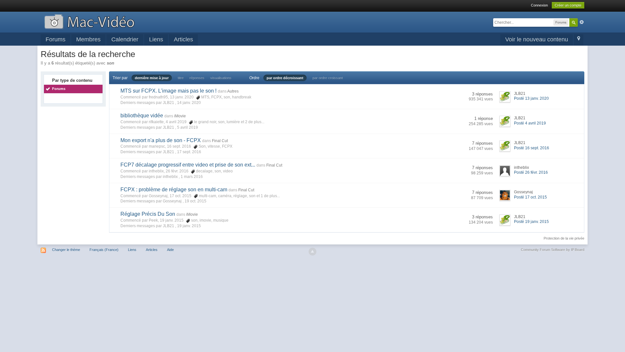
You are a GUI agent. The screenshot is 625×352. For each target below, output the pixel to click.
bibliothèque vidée (141, 115)
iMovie (180, 116)
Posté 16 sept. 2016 (531, 148)
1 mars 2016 (192, 176)
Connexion (539, 5)
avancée (581, 22)
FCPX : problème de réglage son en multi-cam (173, 189)
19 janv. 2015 (189, 226)
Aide (170, 250)
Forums (55, 39)
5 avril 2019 (187, 127)
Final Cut (220, 141)
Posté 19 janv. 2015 (531, 221)
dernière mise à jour (152, 78)
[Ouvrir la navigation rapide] (578, 40)
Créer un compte (568, 5)
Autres (233, 91)
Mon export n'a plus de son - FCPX (160, 140)
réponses (196, 78)
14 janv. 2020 (189, 102)
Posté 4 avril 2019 (530, 123)
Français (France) (104, 250)
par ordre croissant (327, 78)
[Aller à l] (89, 21)
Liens (156, 39)
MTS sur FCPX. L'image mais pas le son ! (168, 91)
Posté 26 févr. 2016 (531, 172)
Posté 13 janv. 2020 (531, 98)
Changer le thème (66, 250)
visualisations (220, 78)
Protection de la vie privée (564, 238)
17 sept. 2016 (189, 152)
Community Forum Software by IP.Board (552, 250)
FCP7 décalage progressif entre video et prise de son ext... (187, 165)
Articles (183, 39)
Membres (88, 39)
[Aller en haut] (312, 252)
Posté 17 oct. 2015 (530, 197)
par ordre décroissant (285, 78)
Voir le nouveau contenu (536, 39)
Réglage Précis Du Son (147, 214)
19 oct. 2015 (195, 201)
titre (181, 78)
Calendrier (124, 39)
